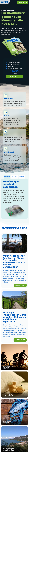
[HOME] (5, 2)
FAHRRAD (22, 176)
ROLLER (14, 176)
